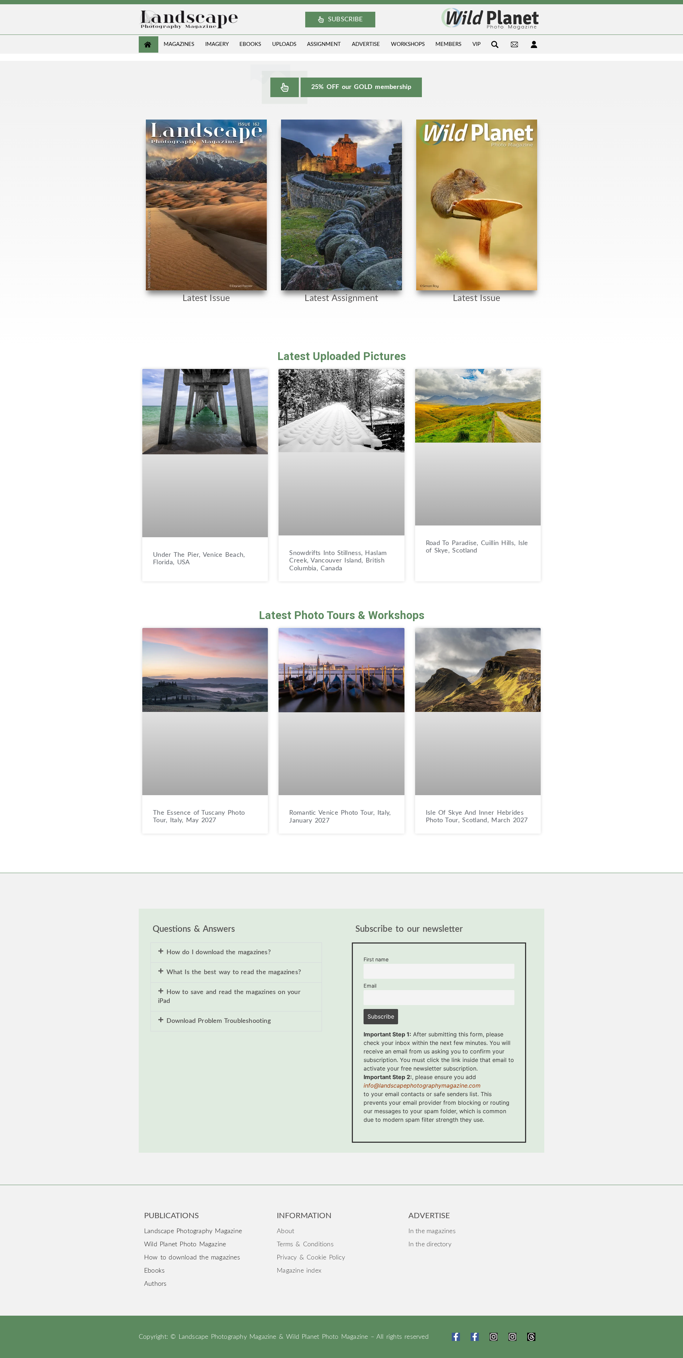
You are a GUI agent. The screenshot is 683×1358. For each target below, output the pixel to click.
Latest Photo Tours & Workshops (341, 615)
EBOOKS (250, 44)
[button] (236, 952)
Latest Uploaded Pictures (341, 356)
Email (370, 986)
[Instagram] (493, 1337)
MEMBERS (448, 44)
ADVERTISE (366, 44)
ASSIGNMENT (324, 44)
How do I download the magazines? (218, 952)
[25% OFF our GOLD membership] (284, 87)
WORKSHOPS (408, 44)
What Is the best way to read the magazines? (233, 972)
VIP (476, 44)
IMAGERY (217, 44)
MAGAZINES (179, 44)
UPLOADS (284, 44)
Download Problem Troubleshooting (218, 1021)
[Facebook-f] (456, 1337)
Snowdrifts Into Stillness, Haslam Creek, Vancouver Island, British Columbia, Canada (338, 561)
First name (376, 959)
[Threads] (531, 1337)
